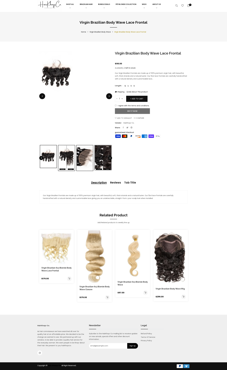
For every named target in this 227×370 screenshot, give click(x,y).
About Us (156, 4)
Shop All (70, 4)
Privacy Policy (146, 340)
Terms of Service (148, 337)
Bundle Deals (104, 4)
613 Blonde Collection (126, 4)
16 (131, 86)
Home (83, 32)
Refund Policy (146, 333)
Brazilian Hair (86, 4)
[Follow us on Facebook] (123, 127)
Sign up (133, 346)
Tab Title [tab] (130, 182)
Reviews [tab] (115, 182)
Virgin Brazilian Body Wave (100, 32)
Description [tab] (99, 182)
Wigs (144, 4)
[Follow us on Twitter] (127, 127)
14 (128, 86)
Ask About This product (138, 92)
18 (134, 86)
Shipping (120, 92)
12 (125, 86)
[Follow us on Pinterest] (131, 127)
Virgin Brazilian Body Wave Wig (170, 289)
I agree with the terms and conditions (133, 105)
